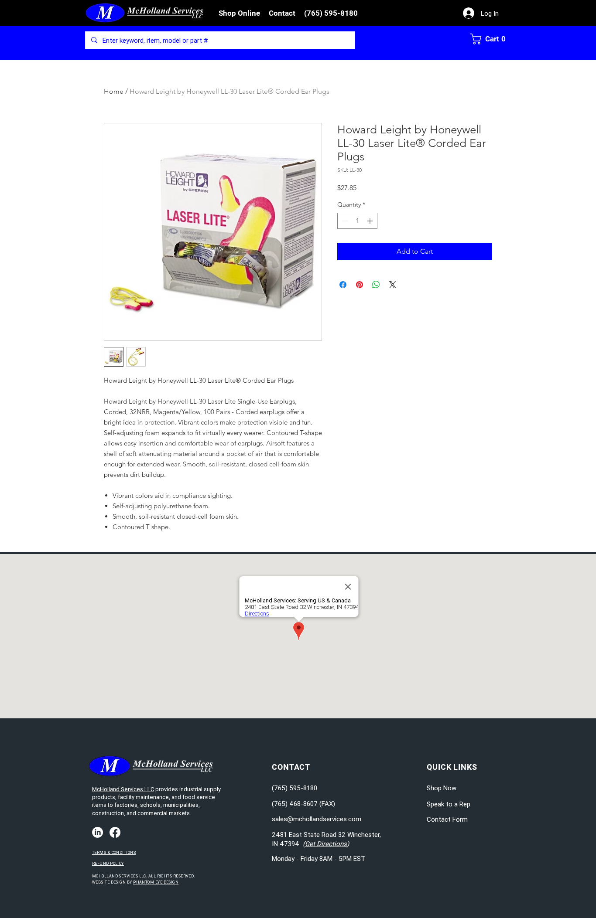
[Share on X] (392, 284)
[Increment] (370, 220)
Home (113, 91)
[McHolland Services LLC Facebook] (115, 832)
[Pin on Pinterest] (359, 284)
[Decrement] (344, 220)
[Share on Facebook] (343, 284)
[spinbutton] (357, 220)
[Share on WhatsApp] (376, 284)
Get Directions (326, 844)
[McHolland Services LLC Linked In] (97, 832)
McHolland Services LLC (123, 789)
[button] (239, 13)
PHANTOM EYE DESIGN (155, 882)
